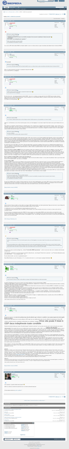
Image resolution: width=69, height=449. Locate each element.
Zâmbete (22, 425)
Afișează (62, 18)
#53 (64, 76)
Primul (58, 14)
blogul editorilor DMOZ (20, 354)
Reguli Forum (22, 434)
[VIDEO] (22, 428)
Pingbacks (6, 431)
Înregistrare (61, 0)
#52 (64, 51)
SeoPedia (38, 448)
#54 (64, 105)
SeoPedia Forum (57, 439)
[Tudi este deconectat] (7, 197)
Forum (6, 7)
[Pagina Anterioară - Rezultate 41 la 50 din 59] (60, 14)
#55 (64, 193)
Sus (64, 439)
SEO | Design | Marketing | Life (10, 218)
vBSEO (38, 445)
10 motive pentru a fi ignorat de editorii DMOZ (12, 409)
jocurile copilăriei (18, 390)
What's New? (12, 7)
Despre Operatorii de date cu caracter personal (12, 417)
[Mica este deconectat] (7, 55)
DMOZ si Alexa (27, 400)
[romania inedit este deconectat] (7, 24)
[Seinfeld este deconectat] (8, 376)
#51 (64, 20)
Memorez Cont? (42, 2)
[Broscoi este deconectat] (7, 268)
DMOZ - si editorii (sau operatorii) (13, 16)
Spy (18, 7)
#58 (64, 305)
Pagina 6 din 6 (52, 14)
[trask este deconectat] (7, 109)
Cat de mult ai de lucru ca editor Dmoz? (38, 400)
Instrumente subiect (57, 18)
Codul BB (22, 424)
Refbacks (6, 433)
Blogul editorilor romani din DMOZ (11, 187)
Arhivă (61, 439)
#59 (64, 371)
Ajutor (56, 0)
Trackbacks (23, 430)
